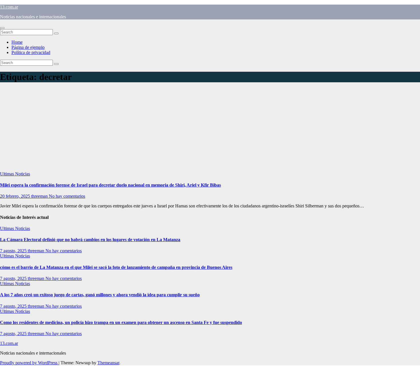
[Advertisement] (210, 129)
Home (17, 42)
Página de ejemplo (28, 47)
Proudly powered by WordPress (29, 362)
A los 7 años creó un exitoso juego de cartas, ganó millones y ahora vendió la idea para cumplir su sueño (100, 294)
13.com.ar (9, 7)
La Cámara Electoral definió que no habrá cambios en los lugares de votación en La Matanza (90, 239)
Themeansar (108, 362)
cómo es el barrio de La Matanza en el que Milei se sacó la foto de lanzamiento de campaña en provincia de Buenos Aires (116, 267)
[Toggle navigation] (2, 28)
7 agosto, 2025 (14, 250)
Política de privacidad (30, 52)
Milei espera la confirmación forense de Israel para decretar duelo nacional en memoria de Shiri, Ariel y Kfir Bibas (110, 185)
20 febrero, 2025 (15, 196)
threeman (40, 196)
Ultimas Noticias (15, 173)
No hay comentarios (67, 196)
